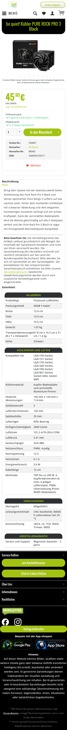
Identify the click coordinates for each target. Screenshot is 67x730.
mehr (5, 184)
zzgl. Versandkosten (16, 106)
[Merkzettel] (43, 13)
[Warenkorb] (61, 13)
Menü (13, 13)
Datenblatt (8, 287)
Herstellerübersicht (15, 272)
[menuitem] (9, 13)
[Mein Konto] (52, 13)
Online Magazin (52, 5)
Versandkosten (11, 713)
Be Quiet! (33, 147)
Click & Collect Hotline (33, 573)
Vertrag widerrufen (33, 629)
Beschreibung (10, 181)
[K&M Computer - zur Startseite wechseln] (13, 5)
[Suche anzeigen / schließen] (35, 13)
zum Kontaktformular (33, 563)
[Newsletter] (33, 611)
